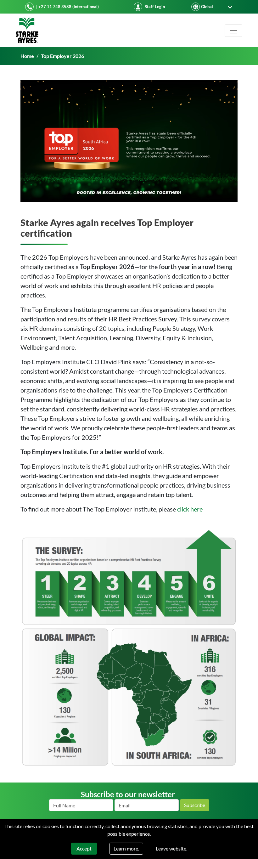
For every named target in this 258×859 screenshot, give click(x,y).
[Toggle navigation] (233, 30)
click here (190, 509)
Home (27, 56)
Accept (84, 848)
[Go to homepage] (27, 30)
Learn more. (126, 848)
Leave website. (171, 848)
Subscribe (194, 805)
